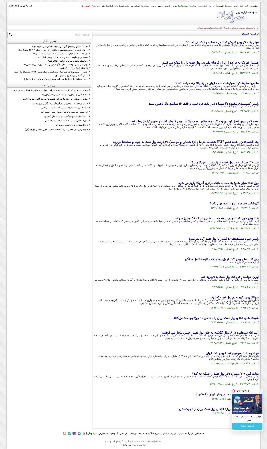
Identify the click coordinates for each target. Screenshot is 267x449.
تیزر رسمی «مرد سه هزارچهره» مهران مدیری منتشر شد (64, 112)
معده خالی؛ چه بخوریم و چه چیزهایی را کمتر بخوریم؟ (65, 94)
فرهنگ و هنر (135, 6)
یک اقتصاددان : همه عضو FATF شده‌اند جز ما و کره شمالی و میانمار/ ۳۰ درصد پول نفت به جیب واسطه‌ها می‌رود (186, 142)
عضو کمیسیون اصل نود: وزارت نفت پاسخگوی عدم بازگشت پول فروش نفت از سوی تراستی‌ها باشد (195, 121)
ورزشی (153, 6)
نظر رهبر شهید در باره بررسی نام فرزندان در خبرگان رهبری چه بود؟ (60, 103)
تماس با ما (244, 6)
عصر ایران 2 (96, 6)
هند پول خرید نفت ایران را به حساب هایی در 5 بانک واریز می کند (216, 218)
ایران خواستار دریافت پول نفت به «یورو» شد (230, 277)
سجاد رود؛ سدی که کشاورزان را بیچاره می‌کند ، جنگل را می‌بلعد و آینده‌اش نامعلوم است (50, 90)
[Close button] (261, 391)
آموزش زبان (85, 6)
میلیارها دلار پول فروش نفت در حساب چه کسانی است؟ (222, 42)
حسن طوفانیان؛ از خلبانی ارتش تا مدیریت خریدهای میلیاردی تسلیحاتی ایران (55, 79)
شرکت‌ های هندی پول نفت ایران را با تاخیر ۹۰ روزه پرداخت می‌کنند (216, 318)
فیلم (103, 6)
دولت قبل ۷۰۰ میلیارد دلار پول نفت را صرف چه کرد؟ (225, 373)
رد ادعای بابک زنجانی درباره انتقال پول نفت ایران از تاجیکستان (219, 409)
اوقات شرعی (202, 6)
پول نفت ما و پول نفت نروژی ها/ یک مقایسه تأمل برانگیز (222, 259)
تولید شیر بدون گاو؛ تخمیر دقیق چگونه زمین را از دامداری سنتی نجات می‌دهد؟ (55, 64)
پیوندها (133, 433)
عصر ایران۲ (182, 433)
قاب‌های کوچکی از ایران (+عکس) (73, 68)
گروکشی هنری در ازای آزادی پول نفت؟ (234, 203)
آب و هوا (212, 6)
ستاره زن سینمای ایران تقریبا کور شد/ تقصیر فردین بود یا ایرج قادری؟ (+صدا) (55, 99)
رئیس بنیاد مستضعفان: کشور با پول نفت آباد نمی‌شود (224, 238)
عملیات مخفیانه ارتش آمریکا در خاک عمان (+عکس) (66, 116)
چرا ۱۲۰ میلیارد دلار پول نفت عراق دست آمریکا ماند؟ (225, 162)
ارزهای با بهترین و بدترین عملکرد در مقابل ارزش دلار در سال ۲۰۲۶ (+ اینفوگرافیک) (53, 50)
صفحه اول (254, 6)
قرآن (116, 6)
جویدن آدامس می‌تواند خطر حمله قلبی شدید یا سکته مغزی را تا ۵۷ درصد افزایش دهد (51, 72)
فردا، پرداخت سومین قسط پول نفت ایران (232, 353)
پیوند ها (193, 6)
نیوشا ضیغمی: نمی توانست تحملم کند (72, 125)
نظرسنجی (220, 6)
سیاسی (174, 6)
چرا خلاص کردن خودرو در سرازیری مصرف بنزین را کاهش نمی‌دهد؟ (59, 53)
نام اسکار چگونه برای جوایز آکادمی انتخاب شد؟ (68, 61)
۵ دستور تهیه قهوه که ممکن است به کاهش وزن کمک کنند (63, 57)
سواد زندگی (183, 6)
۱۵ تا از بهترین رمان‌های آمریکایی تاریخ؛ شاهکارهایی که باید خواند (60, 46)
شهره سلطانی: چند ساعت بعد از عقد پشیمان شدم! (66, 120)
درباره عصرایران (169, 433)
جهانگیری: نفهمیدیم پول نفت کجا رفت (234, 297)
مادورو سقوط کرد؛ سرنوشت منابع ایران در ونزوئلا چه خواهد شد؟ (217, 83)
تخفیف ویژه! (247, 426)
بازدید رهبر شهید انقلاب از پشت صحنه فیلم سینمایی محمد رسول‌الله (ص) (56, 129)
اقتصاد (167, 6)
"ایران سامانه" (127, 445)
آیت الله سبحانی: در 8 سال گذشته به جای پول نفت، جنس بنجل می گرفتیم (210, 332)
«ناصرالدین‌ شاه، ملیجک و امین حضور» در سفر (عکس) (64, 107)
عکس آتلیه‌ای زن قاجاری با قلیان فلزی (71, 75)
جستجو (229, 6)
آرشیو (236, 6)
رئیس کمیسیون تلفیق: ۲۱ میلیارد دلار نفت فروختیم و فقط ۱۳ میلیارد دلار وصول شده (204, 103)
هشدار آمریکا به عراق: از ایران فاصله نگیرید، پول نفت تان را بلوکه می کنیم (210, 62)
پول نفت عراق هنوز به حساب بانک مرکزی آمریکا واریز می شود (218, 183)
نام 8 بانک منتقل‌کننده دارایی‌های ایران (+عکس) (227, 394)
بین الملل (145, 6)
